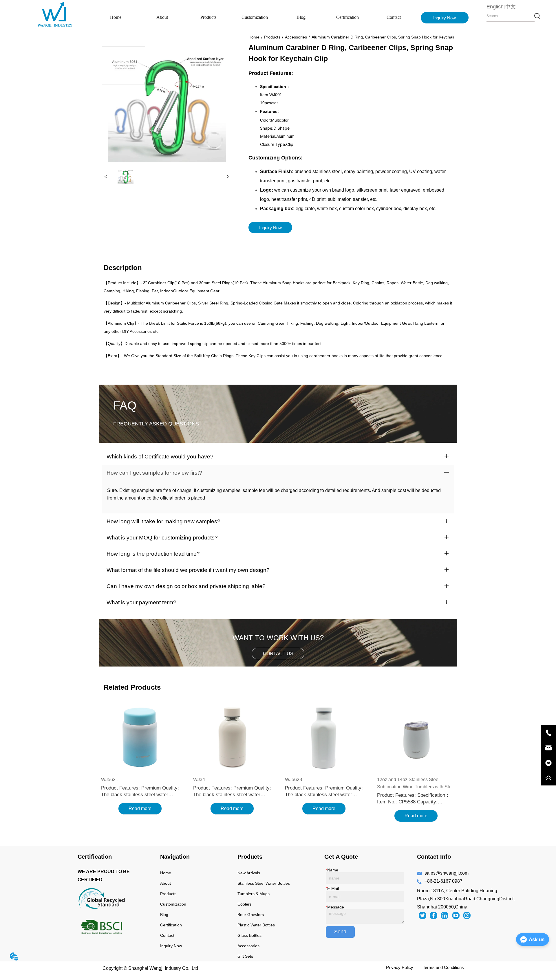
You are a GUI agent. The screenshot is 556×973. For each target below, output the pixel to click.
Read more (140, 808)
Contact (394, 17)
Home (115, 17)
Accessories (296, 37)
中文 (510, 7)
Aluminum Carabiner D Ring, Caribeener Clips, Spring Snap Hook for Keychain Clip (388, 37)
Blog (301, 17)
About (162, 17)
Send (340, 932)
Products (208, 17)
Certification (347, 17)
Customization (255, 17)
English (495, 7)
